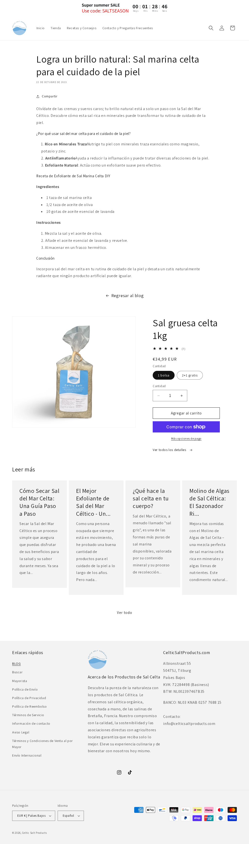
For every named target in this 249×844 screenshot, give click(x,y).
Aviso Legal (20, 732)
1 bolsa (163, 375)
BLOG (16, 663)
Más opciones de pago (186, 438)
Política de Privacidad (29, 698)
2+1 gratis (190, 375)
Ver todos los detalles (170, 450)
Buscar (17, 672)
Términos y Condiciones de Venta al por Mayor (42, 744)
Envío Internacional (26, 755)
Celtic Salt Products (34, 833)
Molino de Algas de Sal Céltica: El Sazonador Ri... (209, 502)
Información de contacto (31, 723)
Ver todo (124, 612)
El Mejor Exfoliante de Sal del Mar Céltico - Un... (93, 502)
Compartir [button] (49, 96)
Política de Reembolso (29, 706)
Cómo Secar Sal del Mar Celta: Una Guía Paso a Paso (39, 502)
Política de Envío (25, 689)
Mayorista (19, 681)
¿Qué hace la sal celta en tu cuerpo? (151, 498)
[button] (211, 28)
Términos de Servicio (28, 715)
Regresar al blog (127, 295)
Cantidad (159, 386)
